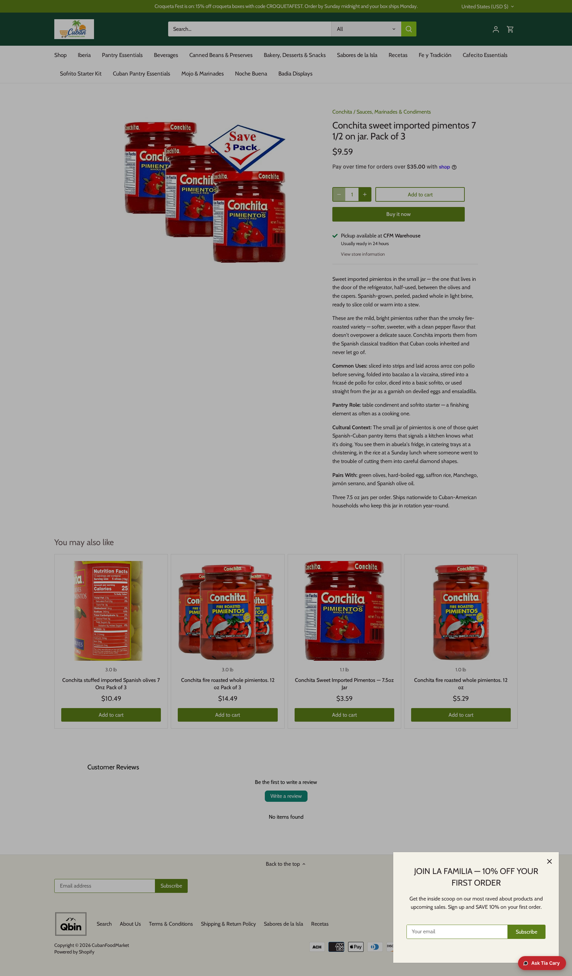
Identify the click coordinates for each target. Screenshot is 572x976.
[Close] (549, 861)
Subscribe (526, 932)
